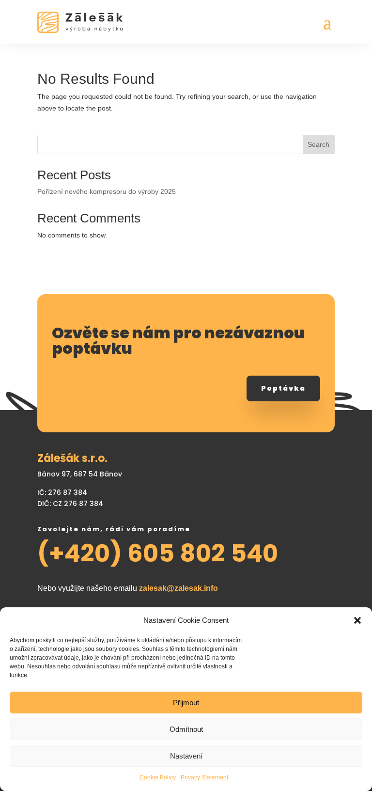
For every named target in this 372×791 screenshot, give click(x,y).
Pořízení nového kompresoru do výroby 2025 (106, 191)
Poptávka (283, 388)
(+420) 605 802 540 (157, 553)
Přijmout (186, 702)
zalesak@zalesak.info (178, 588)
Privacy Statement (204, 777)
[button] (357, 620)
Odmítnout (186, 729)
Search (318, 144)
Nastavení (186, 756)
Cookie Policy (158, 777)
